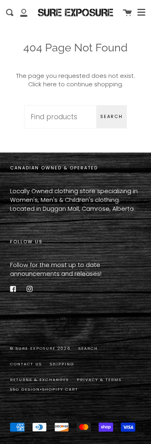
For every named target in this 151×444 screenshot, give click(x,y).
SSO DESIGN (25, 389)
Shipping (62, 364)
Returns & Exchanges (39, 379)
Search (111, 116)
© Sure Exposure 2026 (40, 348)
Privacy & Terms (99, 379)
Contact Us (26, 364)
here (50, 84)
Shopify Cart (60, 389)
